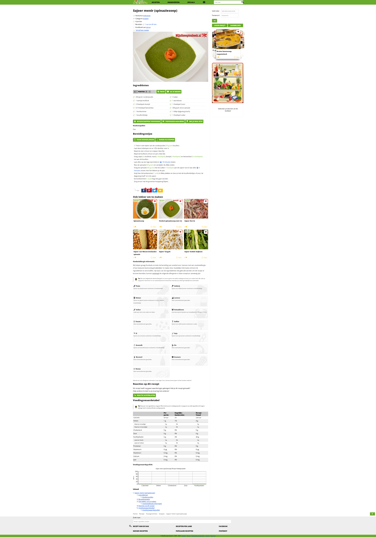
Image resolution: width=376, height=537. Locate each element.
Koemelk (139, 345)
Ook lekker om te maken (147, 501)
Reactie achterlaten (146, 395)
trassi (158, 156)
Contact (184, 536)
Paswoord (215, 15)
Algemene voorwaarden (198, 536)
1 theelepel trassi (178, 104)
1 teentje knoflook (142, 100)
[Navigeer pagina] (372, 513)
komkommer (150, 173)
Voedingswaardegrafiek (151, 510)
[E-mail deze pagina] (160, 190)
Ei (136, 333)
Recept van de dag (141, 526)
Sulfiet (176, 321)
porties (139, 21)
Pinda (138, 286)
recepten (156, 2)
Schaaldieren (179, 310)
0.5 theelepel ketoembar (145, 108)
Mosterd (139, 357)
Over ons (213, 536)
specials (191, 2)
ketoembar (193, 156)
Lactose (177, 298)
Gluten (138, 298)
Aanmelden (235, 25)
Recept (141, 514)
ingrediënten (173, 2)
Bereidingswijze (144, 499)
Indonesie (146, 16)
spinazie (147, 165)
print (162, 92)
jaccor (148, 27)
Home (135, 514)
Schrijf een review (142, 30)
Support (207, 536)
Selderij (177, 286)
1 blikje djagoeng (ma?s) (181, 111)
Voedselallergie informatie (152, 504)
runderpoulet (164, 145)
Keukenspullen (147, 497)
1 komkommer (141, 111)
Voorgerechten (151, 514)
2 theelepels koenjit (143, 104)
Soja (175, 333)
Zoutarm (177, 357)
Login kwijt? (219, 25)
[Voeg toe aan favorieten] (155, 201)
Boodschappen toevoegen (148, 121)
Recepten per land (184, 526)
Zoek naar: (137, 517)
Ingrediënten (143, 495)
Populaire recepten (184, 531)
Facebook (223, 526)
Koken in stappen (166, 140)
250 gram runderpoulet (144, 97)
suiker (167, 168)
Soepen (146, 19)
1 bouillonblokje (141, 115)
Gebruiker (215, 11)
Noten (138, 369)
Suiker (138, 310)
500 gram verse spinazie (181, 108)
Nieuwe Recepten (140, 531)
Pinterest (223, 531)
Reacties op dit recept (146, 506)
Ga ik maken (175, 92)
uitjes (141, 156)
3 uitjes (175, 97)
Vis (175, 345)
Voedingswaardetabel (146, 508)
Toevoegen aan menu (174, 121)
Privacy (189, 536)
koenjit (173, 156)
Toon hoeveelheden (145, 140)
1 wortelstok (177, 100)
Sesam (138, 321)
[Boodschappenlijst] (204, 2)
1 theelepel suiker (178, 115)
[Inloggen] (214, 21)
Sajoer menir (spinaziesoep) (145, 493)
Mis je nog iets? (196, 121)
